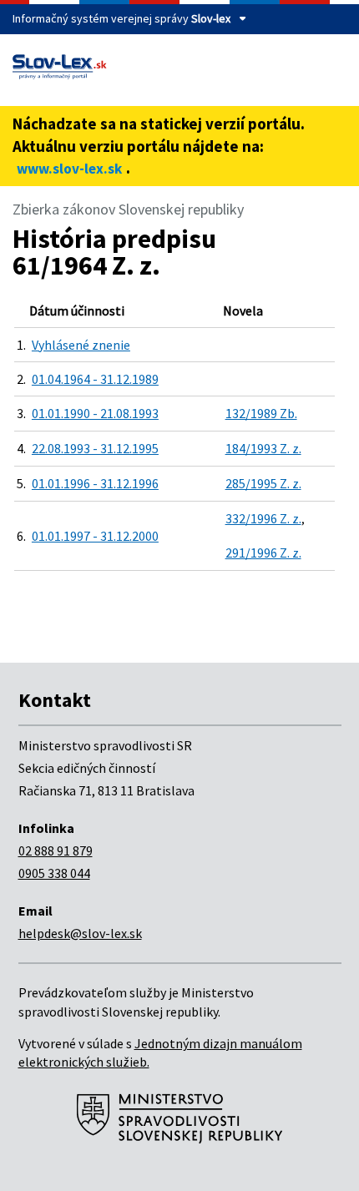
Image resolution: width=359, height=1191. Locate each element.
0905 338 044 (54, 873)
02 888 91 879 (55, 850)
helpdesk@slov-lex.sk (80, 933)
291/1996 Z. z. (263, 552)
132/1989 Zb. (261, 413)
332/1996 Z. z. (263, 518)
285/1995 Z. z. (263, 483)
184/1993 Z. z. (263, 448)
